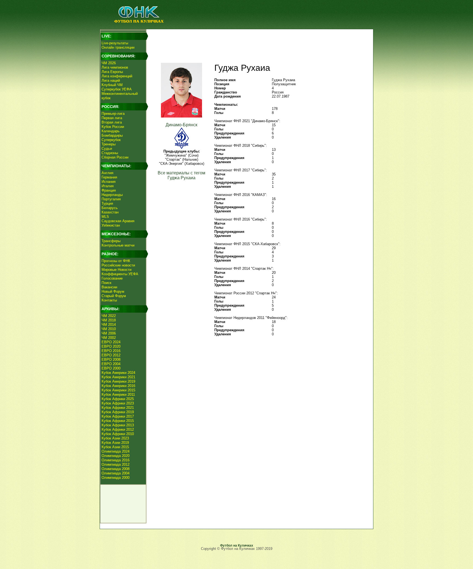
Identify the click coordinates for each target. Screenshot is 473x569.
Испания (109, 182)
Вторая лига (112, 122)
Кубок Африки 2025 (118, 399)
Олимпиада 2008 (115, 469)
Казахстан (110, 212)
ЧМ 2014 (109, 324)
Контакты (109, 300)
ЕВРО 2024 (111, 342)
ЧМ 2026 (109, 63)
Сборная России (115, 157)
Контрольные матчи (118, 245)
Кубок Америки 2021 (118, 377)
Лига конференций (117, 76)
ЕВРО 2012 (111, 355)
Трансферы (111, 241)
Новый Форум (113, 291)
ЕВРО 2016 (111, 351)
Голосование (112, 278)
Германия (109, 177)
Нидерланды (112, 195)
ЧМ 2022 (109, 316)
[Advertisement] (258, 42)
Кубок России (113, 127)
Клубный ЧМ (112, 85)
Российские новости (118, 265)
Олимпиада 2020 (115, 456)
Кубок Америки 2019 (118, 381)
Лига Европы (112, 72)
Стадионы (110, 153)
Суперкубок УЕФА (117, 89)
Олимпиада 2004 (115, 473)
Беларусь (110, 208)
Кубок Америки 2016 (118, 386)
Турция (107, 203)
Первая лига (112, 118)
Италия (108, 186)
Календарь (111, 131)
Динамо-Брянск (181, 124)
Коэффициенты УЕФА (120, 274)
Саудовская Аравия (118, 221)
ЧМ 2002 (109, 338)
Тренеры (109, 144)
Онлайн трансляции (118, 47)
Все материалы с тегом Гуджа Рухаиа (181, 175)
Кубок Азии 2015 (115, 447)
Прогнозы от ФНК (116, 261)
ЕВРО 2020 (111, 346)
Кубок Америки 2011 (118, 394)
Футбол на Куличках (236, 545)
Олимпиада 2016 (115, 460)
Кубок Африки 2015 (118, 421)
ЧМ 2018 (109, 320)
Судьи (107, 148)
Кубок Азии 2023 (115, 438)
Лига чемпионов (115, 67)
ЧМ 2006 (109, 333)
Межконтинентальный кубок (120, 96)
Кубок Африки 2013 (118, 425)
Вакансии (109, 287)
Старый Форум (114, 296)
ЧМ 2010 (109, 329)
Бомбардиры (112, 135)
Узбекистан (111, 225)
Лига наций (111, 80)
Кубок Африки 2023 (118, 403)
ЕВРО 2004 (111, 364)
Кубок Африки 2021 (118, 408)
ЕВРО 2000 (111, 368)
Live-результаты (115, 43)
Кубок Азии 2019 (115, 443)
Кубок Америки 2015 (118, 390)
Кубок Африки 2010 (118, 434)
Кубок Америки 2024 (118, 373)
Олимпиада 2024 (115, 451)
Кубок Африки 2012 (118, 429)
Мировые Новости (116, 270)
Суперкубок (111, 140)
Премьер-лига (113, 114)
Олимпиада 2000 (115, 478)
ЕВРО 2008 (111, 359)
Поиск (106, 283)
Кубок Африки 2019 (118, 412)
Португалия (111, 199)
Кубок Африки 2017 (118, 416)
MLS (105, 217)
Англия (107, 173)
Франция (109, 190)
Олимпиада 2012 (115, 464)
